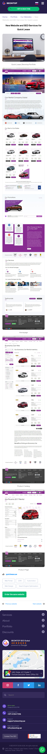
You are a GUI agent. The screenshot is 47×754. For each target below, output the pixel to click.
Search (5, 695)
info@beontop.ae (15, 728)
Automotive (31, 581)
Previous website (11, 604)
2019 (20, 581)
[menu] (42, 3)
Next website (37, 604)
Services (7, 615)
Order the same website (14, 594)
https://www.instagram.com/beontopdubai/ (7, 685)
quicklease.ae (11, 574)
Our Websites (26, 17)
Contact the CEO (10, 736)
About (6, 620)
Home (5, 17)
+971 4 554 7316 (14, 714)
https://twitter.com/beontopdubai (29, 685)
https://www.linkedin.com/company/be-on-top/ (39, 685)
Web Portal (8, 581)
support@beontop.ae (16, 721)
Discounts (8, 632)
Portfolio (13, 17)
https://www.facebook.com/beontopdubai (18, 685)
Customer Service (23, 9)
